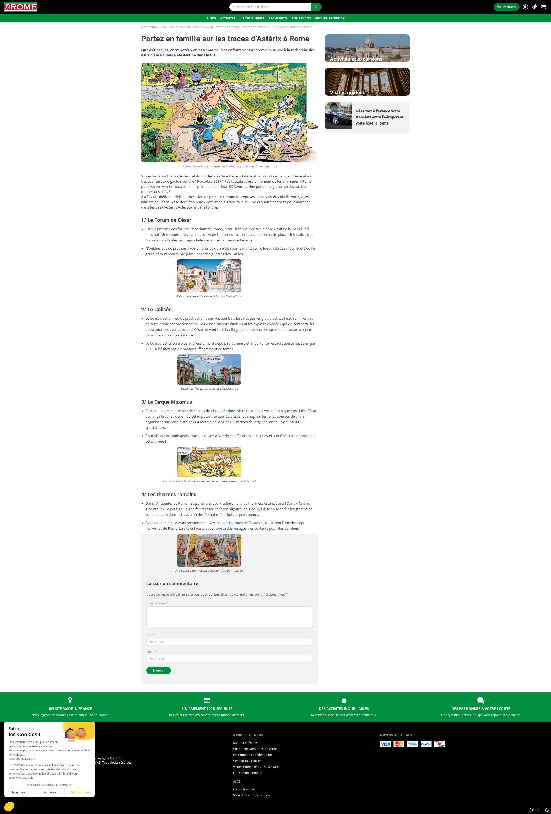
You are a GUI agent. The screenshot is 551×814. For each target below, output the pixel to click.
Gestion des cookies (247, 761)
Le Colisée (153, 343)
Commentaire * (157, 603)
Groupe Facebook (330, 18)
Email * (151, 652)
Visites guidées (252, 18)
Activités (227, 18)
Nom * (151, 635)
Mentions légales (245, 743)
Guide (211, 18)
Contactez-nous (244, 789)
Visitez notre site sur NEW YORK (256, 767)
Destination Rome (154, 27)
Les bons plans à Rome (186, 27)
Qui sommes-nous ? (247, 773)
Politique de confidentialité (252, 755)
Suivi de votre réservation (251, 795)
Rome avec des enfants (223, 27)
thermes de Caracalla (246, 522)
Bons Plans (301, 18)
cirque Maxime (223, 410)
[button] (525, 7)
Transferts (278, 18)
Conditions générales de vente (255, 749)
